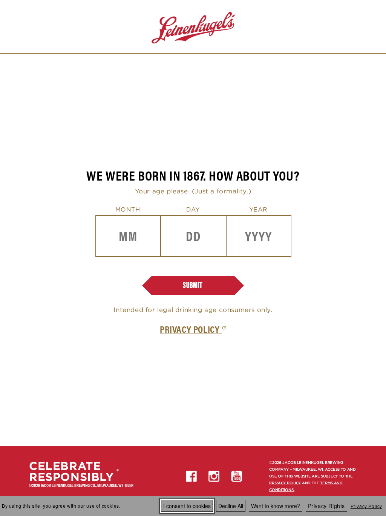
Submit (193, 285)
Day (193, 209)
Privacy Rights (326, 506)
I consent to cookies (187, 506)
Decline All (230, 506)
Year (258, 209)
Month (127, 209)
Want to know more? (275, 506)
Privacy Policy (366, 506)
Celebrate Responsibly (71, 471)
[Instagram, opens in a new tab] (214, 476)
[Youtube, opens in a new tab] (236, 476)
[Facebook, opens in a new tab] (191, 476)
